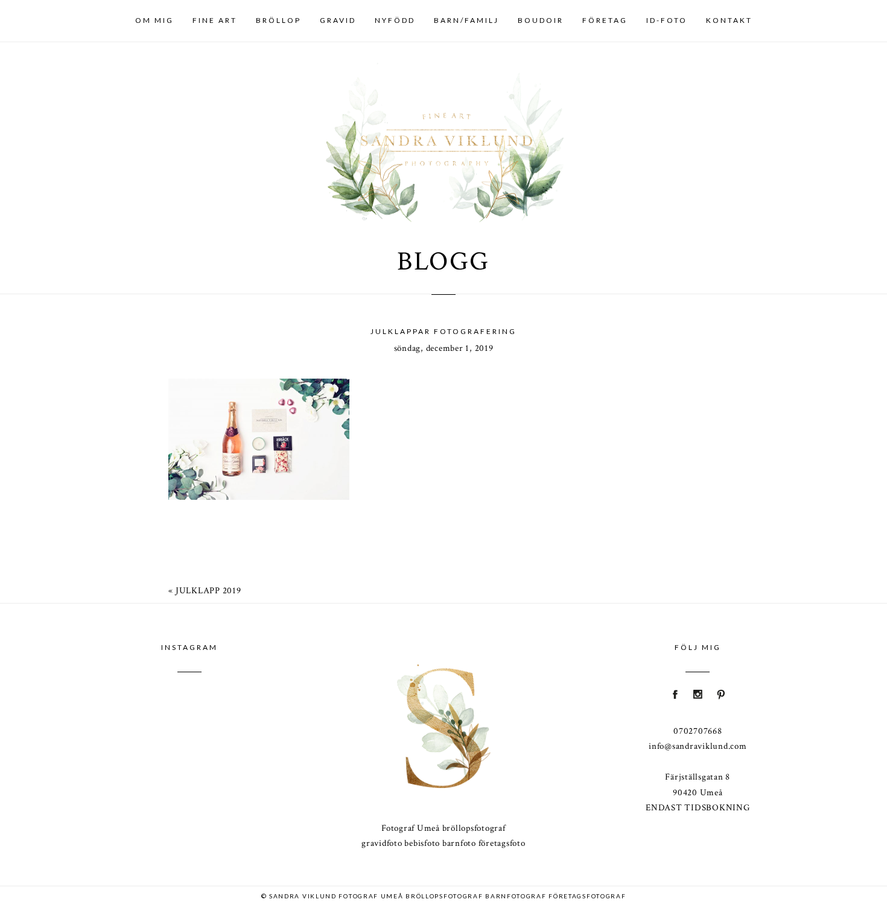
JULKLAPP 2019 (208, 590)
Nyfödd (395, 20)
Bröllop (278, 20)
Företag (605, 20)
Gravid (338, 20)
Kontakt (729, 20)
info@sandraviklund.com (698, 746)
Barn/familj (466, 20)
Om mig (154, 20)
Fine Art (214, 20)
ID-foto (666, 20)
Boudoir (541, 20)
